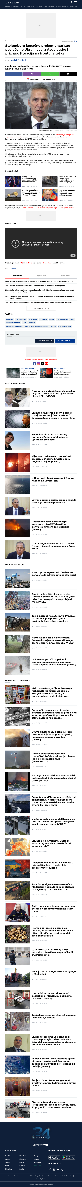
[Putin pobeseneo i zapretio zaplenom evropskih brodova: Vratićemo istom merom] (17, 912)
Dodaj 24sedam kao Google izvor (42, 79)
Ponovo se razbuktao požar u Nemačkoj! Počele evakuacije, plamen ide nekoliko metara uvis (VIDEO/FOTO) (54, 758)
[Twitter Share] (68, 74)
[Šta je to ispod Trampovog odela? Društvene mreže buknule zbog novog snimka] (17, 1086)
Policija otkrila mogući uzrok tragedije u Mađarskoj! (54, 973)
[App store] (54, 1158)
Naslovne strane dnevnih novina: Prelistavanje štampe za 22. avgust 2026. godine (41, 281)
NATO (72, 319)
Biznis (72, 6)
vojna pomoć (21, 319)
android (28, 263)
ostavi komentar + (65, 341)
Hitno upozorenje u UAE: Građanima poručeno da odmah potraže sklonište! (54, 573)
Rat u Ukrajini (62, 319)
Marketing (34, 1176)
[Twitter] (42, 363)
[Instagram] (38, 363)
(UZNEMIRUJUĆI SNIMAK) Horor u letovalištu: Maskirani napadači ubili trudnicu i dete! (53, 952)
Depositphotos (41, 1179)
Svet (45, 6)
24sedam (47, 263)
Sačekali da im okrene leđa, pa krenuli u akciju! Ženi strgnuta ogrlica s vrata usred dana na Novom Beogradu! (42, 291)
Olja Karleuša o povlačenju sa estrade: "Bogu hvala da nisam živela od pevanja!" (41, 303)
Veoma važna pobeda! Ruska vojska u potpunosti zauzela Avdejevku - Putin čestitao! (66, 193)
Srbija (21, 1169)
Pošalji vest (43, 1176)
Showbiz (39, 6)
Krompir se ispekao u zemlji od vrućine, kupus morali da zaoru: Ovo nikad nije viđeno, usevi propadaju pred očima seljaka (52, 932)
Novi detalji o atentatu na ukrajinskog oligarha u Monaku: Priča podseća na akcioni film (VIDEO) (53, 394)
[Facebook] (34, 363)
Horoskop (37, 1162)
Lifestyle (65, 6)
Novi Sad (37, 1166)
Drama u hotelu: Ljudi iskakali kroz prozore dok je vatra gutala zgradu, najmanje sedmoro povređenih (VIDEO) (52, 736)
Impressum (25, 1176)
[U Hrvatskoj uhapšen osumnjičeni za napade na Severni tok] (17, 484)
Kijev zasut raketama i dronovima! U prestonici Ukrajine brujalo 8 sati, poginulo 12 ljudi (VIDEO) (52, 459)
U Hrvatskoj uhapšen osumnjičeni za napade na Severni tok (53, 479)
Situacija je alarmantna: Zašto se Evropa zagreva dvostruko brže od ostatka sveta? (51, 843)
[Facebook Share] (14, 74)
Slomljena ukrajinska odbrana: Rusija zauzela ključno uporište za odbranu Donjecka (31, 193)
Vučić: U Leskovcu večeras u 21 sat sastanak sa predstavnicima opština (37, 286)
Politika (27, 6)
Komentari (65, 276)
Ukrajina (9, 319)
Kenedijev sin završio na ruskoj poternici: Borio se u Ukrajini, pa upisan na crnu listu (50, 437)
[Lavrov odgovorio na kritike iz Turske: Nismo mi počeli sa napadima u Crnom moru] (17, 549)
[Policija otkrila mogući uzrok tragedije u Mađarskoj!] (17, 977)
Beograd (37, 1156)
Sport (33, 6)
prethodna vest (27, 369)
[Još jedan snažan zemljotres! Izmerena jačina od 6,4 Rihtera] (17, 1021)
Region (36, 1159)
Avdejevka (33, 319)
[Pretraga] (71, 2)
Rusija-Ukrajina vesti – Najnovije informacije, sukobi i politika (31, 326)
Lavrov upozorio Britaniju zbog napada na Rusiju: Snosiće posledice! (54, 501)
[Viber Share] (32, 74)
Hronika (51, 6)
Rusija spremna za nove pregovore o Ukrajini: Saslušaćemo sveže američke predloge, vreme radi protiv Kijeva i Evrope (63, 373)
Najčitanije (41, 276)
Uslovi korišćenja (68, 1176)
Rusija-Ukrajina (28, 323)
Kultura (22, 1166)
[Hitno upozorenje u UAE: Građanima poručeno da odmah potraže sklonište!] (17, 578)
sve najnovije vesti (41, 308)
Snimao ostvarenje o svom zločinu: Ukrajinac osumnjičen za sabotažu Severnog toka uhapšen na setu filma (53, 415)
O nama (10, 1176)
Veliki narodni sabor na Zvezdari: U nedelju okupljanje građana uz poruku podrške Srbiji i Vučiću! (42, 297)
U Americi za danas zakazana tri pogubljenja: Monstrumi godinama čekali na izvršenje (52, 996)
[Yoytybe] (57, 1169)
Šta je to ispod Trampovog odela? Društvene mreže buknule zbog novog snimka (54, 1083)
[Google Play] (68, 1158)
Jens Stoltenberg (13, 323)
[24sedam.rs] (12, 2)
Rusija (51, 319)
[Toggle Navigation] (75, 2)
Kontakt (17, 1176)
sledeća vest (59, 369)
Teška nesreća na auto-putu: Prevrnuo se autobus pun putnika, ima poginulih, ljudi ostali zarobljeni (54, 619)
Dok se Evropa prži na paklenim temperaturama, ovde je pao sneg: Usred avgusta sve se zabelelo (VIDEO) (54, 662)
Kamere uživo (18, 6)
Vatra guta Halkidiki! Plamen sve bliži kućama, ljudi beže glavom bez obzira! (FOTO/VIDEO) (54, 778)
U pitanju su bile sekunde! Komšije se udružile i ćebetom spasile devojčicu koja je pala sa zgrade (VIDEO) (53, 822)
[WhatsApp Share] (50, 74)
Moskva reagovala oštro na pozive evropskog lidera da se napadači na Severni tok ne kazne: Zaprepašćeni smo (30, 373)
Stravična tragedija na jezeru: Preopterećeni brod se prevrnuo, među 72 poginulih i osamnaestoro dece (54, 1105)
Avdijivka (43, 319)
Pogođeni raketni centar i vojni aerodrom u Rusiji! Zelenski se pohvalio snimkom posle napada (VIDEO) (50, 526)
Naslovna (8, 41)
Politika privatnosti (54, 1176)
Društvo (58, 6)
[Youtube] (46, 363)
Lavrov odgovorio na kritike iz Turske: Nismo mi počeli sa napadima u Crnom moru (54, 546)
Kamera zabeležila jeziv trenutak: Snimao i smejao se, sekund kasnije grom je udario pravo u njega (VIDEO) (53, 640)
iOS (21, 263)
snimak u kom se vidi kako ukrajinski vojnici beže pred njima (47, 208)
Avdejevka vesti (64, 326)
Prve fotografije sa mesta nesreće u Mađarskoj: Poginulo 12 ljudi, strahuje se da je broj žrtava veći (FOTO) (53, 887)
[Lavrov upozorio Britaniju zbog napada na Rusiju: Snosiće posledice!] (17, 506)
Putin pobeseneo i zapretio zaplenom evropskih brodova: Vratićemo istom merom (53, 909)
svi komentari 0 (45, 341)
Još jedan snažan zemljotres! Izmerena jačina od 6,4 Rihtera (54, 1016)
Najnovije (8, 6)
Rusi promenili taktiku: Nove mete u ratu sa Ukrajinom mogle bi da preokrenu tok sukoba (52, 865)
